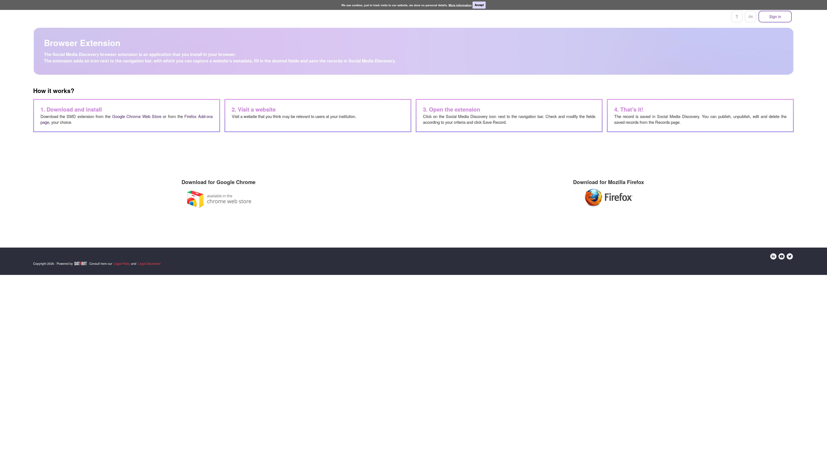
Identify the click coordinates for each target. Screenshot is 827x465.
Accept (479, 5)
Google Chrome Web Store (136, 116)
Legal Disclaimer (149, 263)
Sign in (775, 16)
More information (460, 5)
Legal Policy (122, 263)
